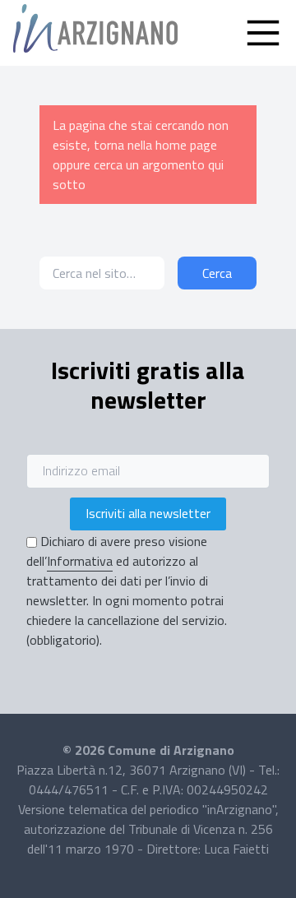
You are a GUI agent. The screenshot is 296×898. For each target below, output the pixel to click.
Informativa (80, 561)
